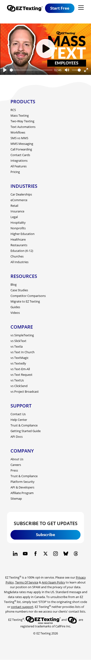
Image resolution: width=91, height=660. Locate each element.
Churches (17, 256)
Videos (15, 313)
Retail (14, 205)
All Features (18, 166)
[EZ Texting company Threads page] (76, 553)
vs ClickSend (19, 386)
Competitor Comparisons (28, 296)
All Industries (19, 262)
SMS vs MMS (19, 138)
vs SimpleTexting (22, 335)
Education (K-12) (21, 251)
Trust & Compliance (24, 425)
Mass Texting (19, 115)
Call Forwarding (21, 149)
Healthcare (18, 239)
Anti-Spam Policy (53, 582)
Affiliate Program (22, 493)
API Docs (16, 436)
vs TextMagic (19, 358)
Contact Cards (20, 155)
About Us (16, 459)
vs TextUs (17, 380)
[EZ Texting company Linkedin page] (15, 553)
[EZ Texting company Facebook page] (35, 553)
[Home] (26, 8)
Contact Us (18, 414)
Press (14, 470)
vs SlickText (18, 341)
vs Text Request (21, 374)
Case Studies (19, 290)
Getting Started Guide (25, 431)
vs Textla (16, 346)
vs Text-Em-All (20, 369)
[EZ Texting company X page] (45, 553)
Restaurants (18, 245)
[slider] (31, 70)
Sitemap (16, 498)
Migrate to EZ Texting (25, 301)
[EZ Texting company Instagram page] (55, 553)
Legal (14, 217)
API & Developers (22, 487)
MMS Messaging (21, 144)
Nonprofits (18, 228)
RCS (13, 110)
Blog (13, 284)
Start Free (59, 8)
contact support (22, 607)
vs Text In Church (22, 352)
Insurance (17, 211)
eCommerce (18, 200)
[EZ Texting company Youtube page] (25, 553)
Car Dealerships (21, 194)
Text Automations (22, 127)
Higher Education (22, 234)
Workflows (17, 132)
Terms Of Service (26, 582)
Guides (15, 307)
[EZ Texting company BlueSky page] (65, 553)
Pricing (15, 172)
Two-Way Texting (22, 121)
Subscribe (45, 534)
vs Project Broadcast (24, 391)
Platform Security (22, 482)
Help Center (18, 420)
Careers (15, 465)
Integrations (19, 160)
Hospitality (18, 222)
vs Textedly (18, 363)
